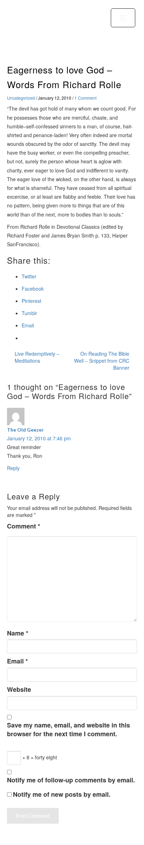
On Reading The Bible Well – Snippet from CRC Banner (101, 360)
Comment (23, 526)
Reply (13, 467)
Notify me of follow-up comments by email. (71, 780)
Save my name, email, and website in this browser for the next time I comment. (68, 730)
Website (19, 689)
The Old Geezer (25, 430)
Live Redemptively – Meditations (37, 357)
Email (17, 661)
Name (17, 633)
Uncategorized (21, 98)
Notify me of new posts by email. (61, 794)
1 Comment (85, 98)
